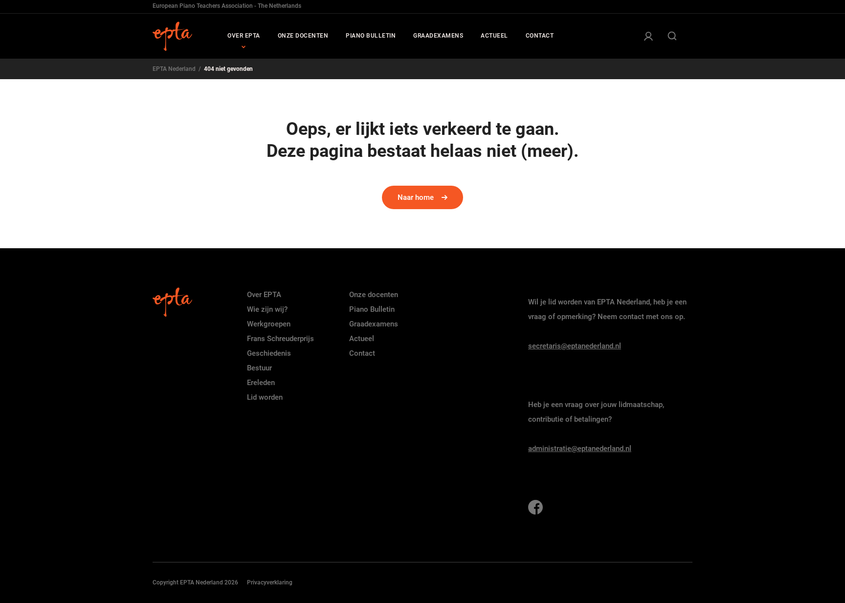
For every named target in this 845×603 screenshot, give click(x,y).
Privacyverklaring (269, 582)
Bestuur (259, 368)
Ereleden (261, 382)
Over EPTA (264, 294)
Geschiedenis (269, 353)
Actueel (361, 338)
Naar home (416, 197)
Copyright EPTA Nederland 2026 (195, 582)
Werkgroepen (268, 324)
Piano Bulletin (372, 309)
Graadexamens (373, 324)
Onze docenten (373, 294)
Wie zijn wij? (267, 309)
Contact (362, 353)
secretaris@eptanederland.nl (574, 346)
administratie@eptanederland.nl (579, 448)
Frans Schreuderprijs (280, 338)
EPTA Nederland (174, 68)
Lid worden (265, 397)
